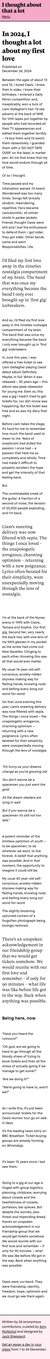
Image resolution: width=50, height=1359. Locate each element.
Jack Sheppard (13, 1336)
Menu (6, 16)
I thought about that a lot (21, 8)
